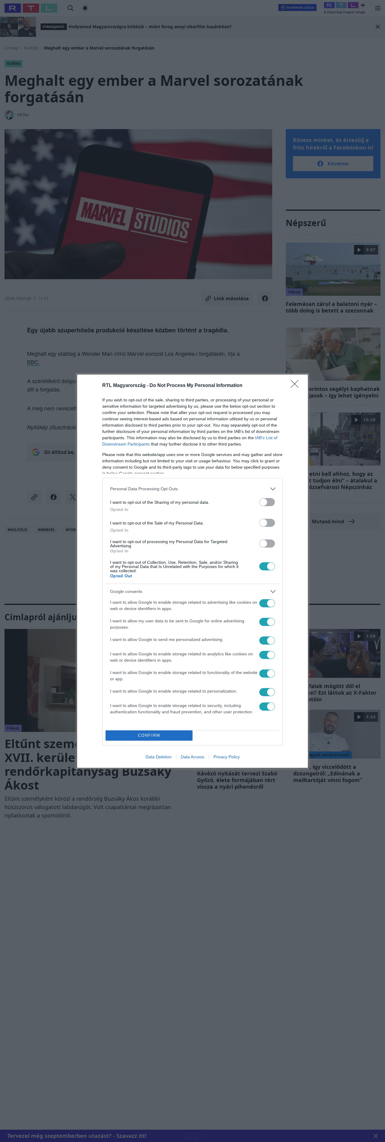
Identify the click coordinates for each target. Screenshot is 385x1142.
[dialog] (192, 571)
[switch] (267, 502)
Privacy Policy (227, 756)
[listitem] (192, 489)
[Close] (296, 385)
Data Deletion (158, 756)
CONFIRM (149, 735)
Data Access (192, 756)
